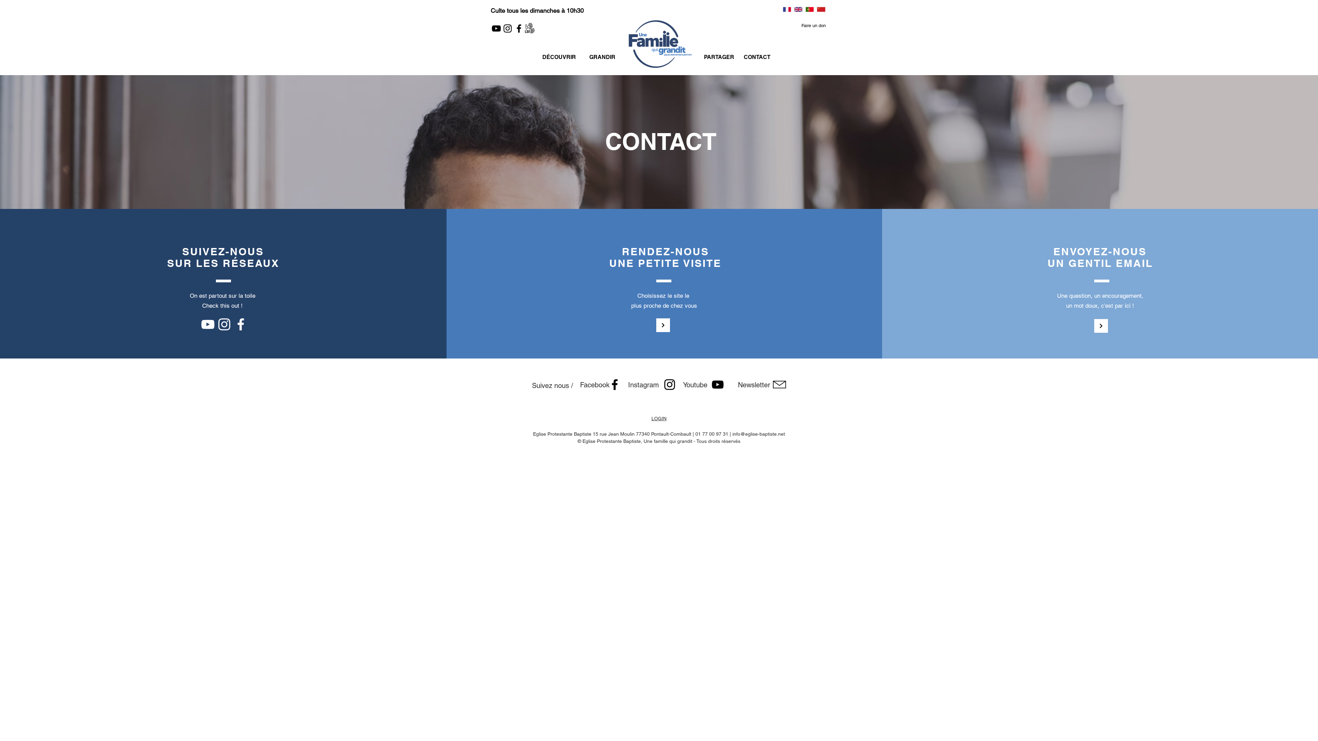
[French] (787, 9)
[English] (798, 9)
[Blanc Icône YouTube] (208, 324)
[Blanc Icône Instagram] (224, 324)
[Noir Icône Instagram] (669, 384)
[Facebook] (518, 28)
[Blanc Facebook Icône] (241, 324)
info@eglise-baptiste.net (758, 434)
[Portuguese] (809, 9)
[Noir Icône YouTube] (717, 384)
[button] (813, 26)
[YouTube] (496, 28)
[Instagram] (507, 28)
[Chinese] (820, 9)
